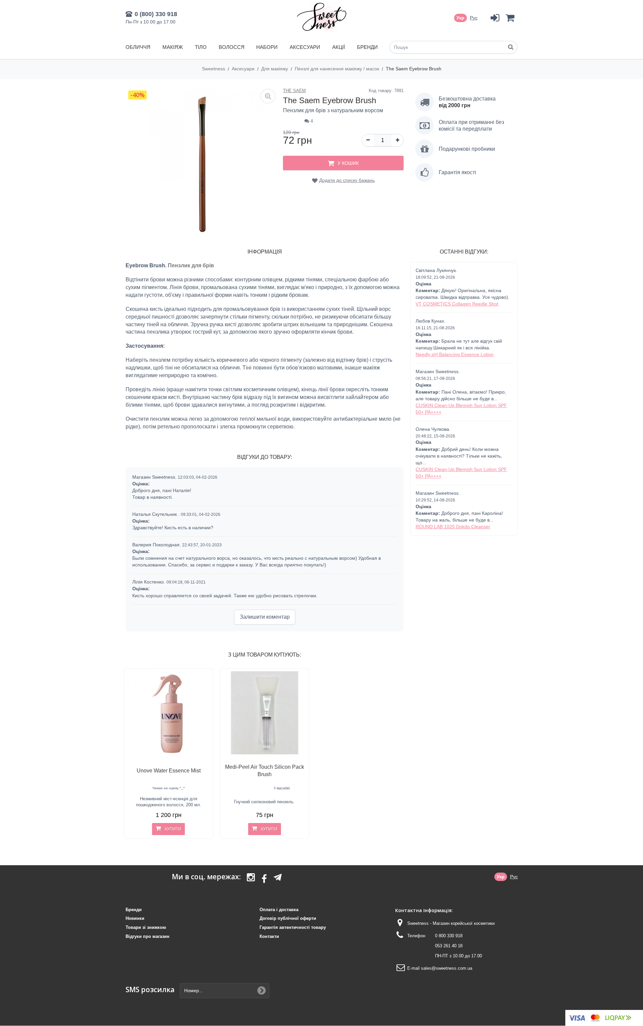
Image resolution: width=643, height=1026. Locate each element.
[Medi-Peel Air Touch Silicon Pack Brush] (264, 713)
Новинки (135, 918)
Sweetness (214, 68)
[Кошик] (509, 17)
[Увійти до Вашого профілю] (494, 17)
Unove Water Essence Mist (169, 770)
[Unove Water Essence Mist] (168, 713)
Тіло (201, 47)
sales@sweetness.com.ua (446, 968)
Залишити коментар (265, 617)
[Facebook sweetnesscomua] (264, 879)
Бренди (367, 47)
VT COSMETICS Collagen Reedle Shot (457, 303)
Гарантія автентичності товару (293, 927)
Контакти (269, 936)
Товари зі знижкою (146, 927)
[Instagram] (251, 879)
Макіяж (172, 47)
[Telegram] (278, 877)
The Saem (294, 90)
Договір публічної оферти (288, 918)
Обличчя (138, 47)
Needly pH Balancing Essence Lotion (455, 354)
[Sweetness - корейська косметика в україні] (322, 16)
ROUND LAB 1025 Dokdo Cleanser (453, 526)
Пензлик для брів (191, 265)
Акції (338, 47)
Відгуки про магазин (147, 936)
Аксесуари (305, 47)
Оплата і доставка (279, 909)
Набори (267, 47)
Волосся (231, 47)
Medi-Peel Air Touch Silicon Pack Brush (264, 770)
